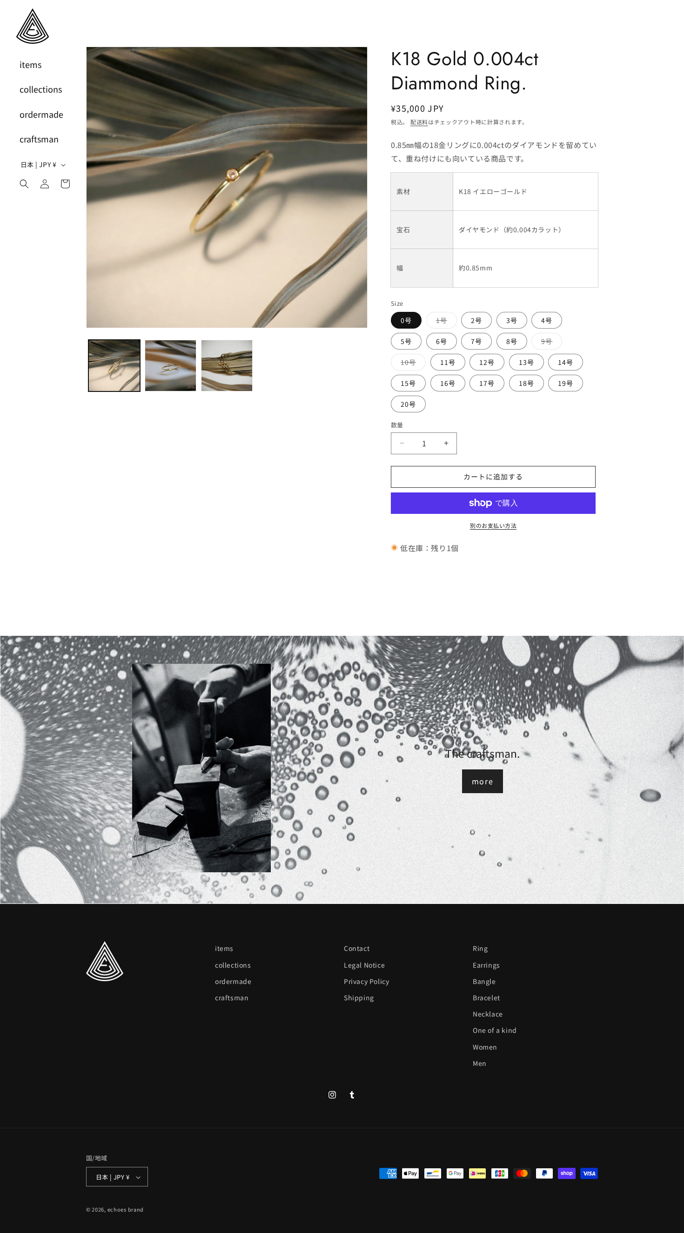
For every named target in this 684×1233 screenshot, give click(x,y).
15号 (408, 383)
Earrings (486, 964)
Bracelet (486, 997)
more (482, 781)
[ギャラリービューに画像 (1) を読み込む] (114, 365)
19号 (565, 383)
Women (485, 1046)
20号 (408, 404)
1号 (445, 322)
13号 (526, 362)
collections (233, 964)
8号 (511, 341)
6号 (441, 341)
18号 (526, 383)
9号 (550, 343)
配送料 (419, 122)
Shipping (359, 997)
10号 (411, 364)
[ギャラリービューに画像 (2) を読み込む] (170, 365)
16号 (448, 383)
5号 (406, 341)
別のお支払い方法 (493, 525)
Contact (356, 948)
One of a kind (495, 1030)
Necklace (488, 1013)
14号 (565, 362)
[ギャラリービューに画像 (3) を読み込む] (227, 365)
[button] (24, 184)
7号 (476, 341)
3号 (511, 320)
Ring (480, 948)
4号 (546, 320)
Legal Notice (364, 964)
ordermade (233, 980)
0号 (406, 320)
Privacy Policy (366, 980)
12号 (487, 362)
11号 (448, 362)
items (224, 948)
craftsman (231, 997)
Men (480, 1062)
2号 (476, 320)
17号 (487, 383)
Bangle (484, 980)
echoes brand (125, 1209)
